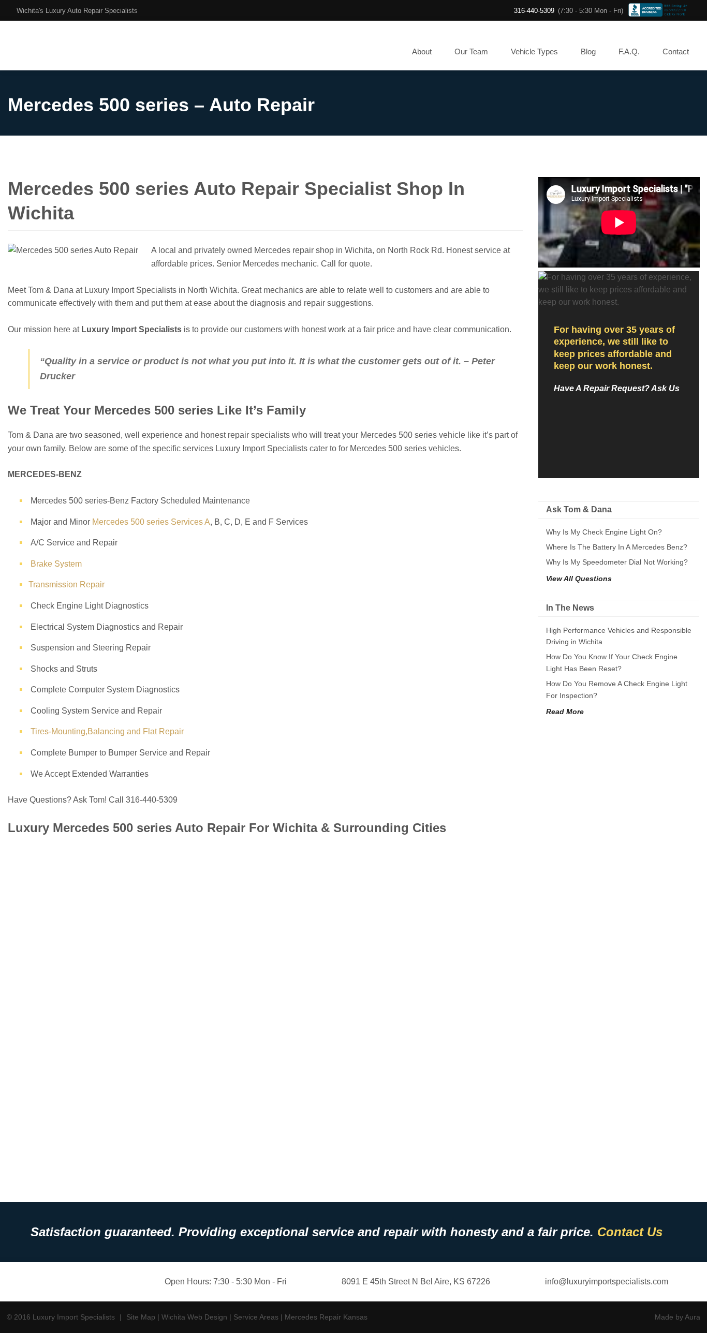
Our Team (471, 51)
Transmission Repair (66, 584)
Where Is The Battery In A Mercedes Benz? (616, 547)
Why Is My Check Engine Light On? (604, 532)
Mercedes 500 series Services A (151, 521)
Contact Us (629, 1232)
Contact (675, 51)
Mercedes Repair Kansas (326, 1317)
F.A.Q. (629, 51)
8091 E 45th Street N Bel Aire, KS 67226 (415, 1281)
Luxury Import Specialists (51, 45)
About (422, 51)
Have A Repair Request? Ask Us (617, 388)
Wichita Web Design (194, 1317)
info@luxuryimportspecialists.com (605, 1281)
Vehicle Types (534, 51)
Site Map (140, 1317)
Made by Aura (677, 1317)
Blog (588, 51)
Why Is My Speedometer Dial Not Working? (617, 562)
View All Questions (579, 578)
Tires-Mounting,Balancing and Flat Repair (107, 731)
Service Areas (255, 1317)
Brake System (56, 563)
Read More (565, 711)
